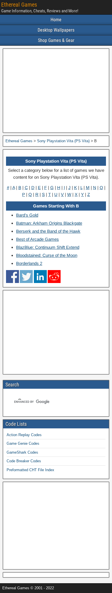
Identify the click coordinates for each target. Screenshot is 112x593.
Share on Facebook (12, 276)
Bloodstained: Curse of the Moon (46, 255)
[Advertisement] (56, 90)
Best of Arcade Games (37, 239)
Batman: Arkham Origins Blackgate (49, 223)
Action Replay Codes (24, 435)
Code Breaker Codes (24, 461)
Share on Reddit (54, 276)
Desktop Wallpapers (56, 30)
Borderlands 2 (29, 263)
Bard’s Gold (27, 215)
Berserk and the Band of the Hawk (48, 231)
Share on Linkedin (40, 276)
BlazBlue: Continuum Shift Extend (47, 247)
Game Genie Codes (23, 443)
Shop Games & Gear (56, 40)
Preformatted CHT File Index (30, 470)
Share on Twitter (26, 276)
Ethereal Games (19, 4)
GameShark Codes (22, 452)
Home (56, 19)
